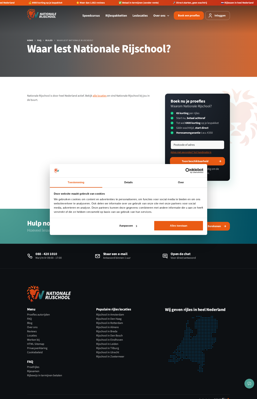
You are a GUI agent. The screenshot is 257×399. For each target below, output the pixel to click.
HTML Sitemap (35, 344)
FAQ (39, 40)
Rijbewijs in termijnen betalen (44, 375)
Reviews (32, 331)
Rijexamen (33, 371)
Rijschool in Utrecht (107, 352)
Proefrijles (33, 367)
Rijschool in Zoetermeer (110, 356)
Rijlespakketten (116, 15)
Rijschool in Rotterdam (109, 323)
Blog (29, 323)
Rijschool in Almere (107, 327)
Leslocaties (140, 15)
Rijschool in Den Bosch (109, 336)
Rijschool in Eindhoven (109, 340)
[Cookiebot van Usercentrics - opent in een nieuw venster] (188, 170)
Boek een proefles (189, 15)
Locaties (32, 336)
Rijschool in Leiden (107, 344)
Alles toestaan (178, 225)
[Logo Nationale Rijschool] (41, 14)
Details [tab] (128, 182)
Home (30, 40)
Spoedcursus (91, 15)
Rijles (49, 40)
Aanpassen (126, 225)
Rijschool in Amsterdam (110, 315)
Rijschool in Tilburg (107, 348)
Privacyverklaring (37, 348)
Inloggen (220, 15)
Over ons (159, 15)
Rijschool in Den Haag (109, 319)
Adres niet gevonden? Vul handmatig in (191, 152)
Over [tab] (181, 182)
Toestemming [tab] (76, 182)
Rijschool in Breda (106, 331)
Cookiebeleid (35, 352)
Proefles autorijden (38, 315)
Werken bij (33, 340)
